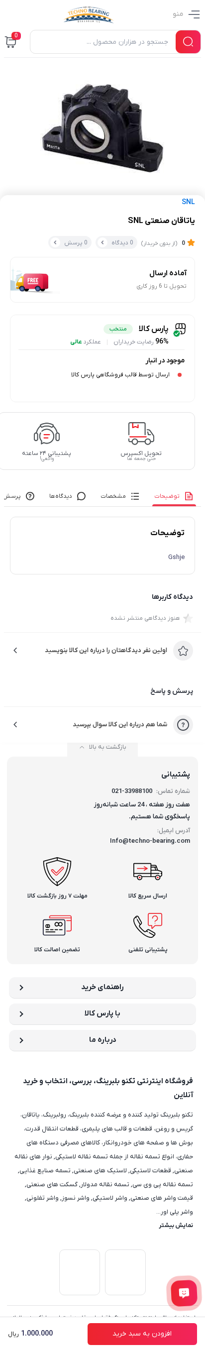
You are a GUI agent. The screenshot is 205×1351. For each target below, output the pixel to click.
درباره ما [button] (102, 1040)
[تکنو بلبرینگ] (88, 14)
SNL (188, 202)
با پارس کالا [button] (102, 1013)
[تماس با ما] (184, 1293)
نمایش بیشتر (176, 1226)
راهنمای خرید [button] (102, 987)
